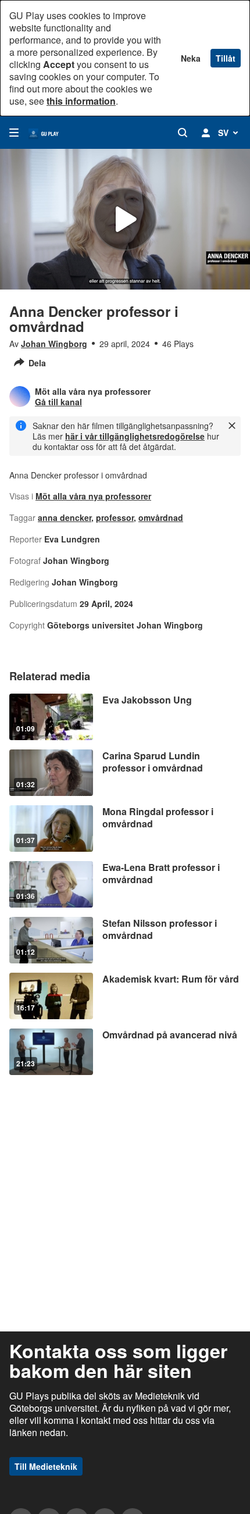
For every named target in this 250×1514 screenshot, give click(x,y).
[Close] (232, 425)
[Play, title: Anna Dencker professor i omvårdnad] (125, 219)
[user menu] (206, 132)
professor (115, 517)
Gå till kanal (58, 402)
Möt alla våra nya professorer (93, 496)
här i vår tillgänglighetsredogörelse (135, 436)
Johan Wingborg (54, 343)
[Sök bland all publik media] (182, 132)
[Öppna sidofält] (14, 132)
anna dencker (64, 517)
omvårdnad (160, 517)
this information (81, 101)
